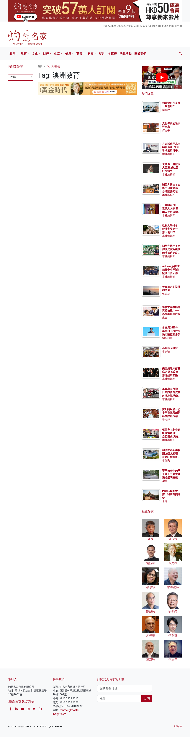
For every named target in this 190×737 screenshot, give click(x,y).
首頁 (40, 66)
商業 (79, 53)
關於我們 (140, 53)
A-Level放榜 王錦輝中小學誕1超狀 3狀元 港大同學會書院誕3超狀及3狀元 (171, 273)
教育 (24, 53)
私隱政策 (178, 726)
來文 (164, 317)
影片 (102, 53)
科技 (91, 53)
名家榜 (112, 53)
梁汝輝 (166, 419)
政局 (13, 53)
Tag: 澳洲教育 (53, 66)
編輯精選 (167, 337)
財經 (46, 53)
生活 (57, 53)
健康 (68, 53)
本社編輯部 (168, 154)
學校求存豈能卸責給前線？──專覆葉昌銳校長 (171, 310)
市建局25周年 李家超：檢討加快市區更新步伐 (171, 331)
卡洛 (164, 501)
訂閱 (147, 698)
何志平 (166, 130)
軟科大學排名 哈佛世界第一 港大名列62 (170, 229)
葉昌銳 (166, 109)
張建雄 (166, 293)
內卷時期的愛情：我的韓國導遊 (171, 494)
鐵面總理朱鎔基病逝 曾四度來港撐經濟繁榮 (171, 372)
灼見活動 (126, 53)
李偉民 (166, 460)
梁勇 (164, 480)
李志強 (166, 351)
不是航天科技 (170, 347)
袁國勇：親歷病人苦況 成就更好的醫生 (171, 167)
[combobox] (20, 77)
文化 (35, 53)
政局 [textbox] (13, 77)
